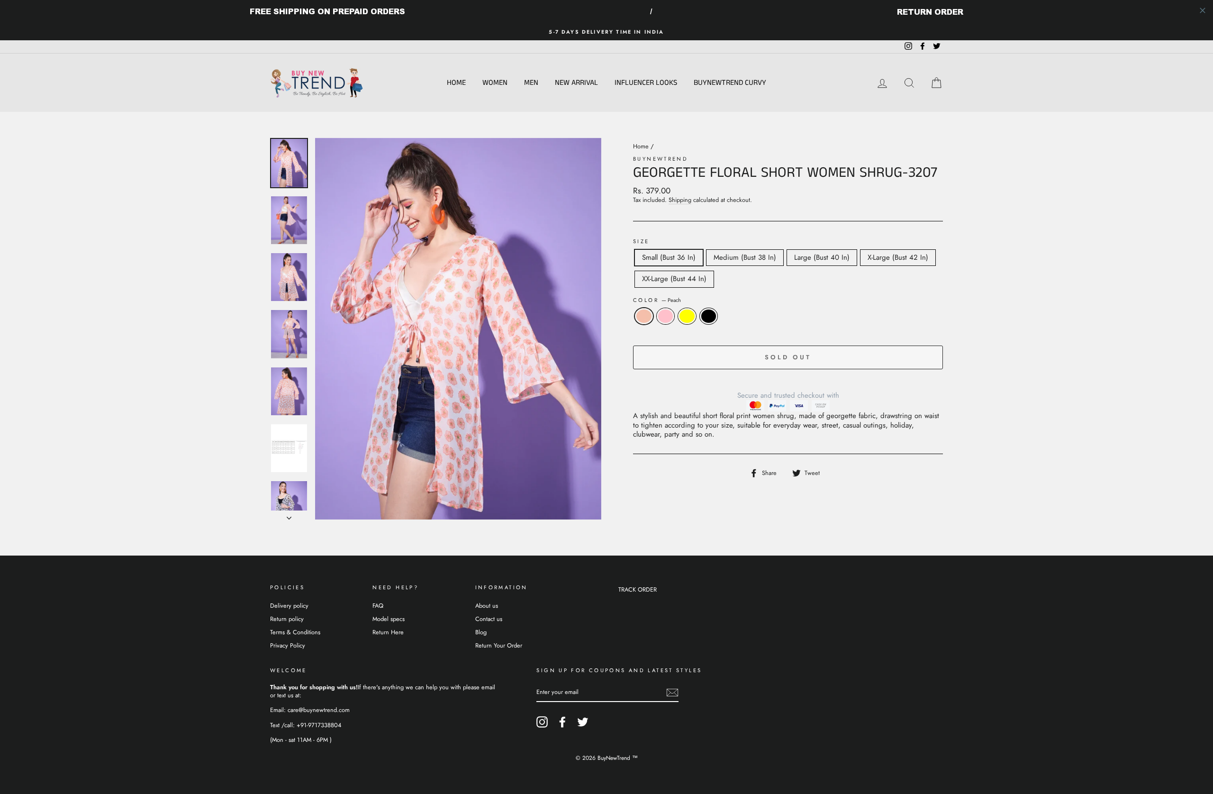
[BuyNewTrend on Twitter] (582, 722)
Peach (644, 316)
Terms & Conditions (295, 632)
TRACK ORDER (637, 589)
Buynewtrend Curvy (730, 82)
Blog (481, 632)
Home (456, 82)
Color (657, 300)
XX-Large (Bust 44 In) (674, 279)
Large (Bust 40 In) (822, 257)
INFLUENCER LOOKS (646, 82)
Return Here (388, 632)
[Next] (289, 515)
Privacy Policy (287, 645)
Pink (666, 316)
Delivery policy (289, 605)
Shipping (680, 200)
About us (486, 605)
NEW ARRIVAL (576, 82)
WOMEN (494, 82)
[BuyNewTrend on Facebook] (562, 722)
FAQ (377, 605)
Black (709, 316)
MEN (531, 82)
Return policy (287, 618)
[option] (606, 32)
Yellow (687, 316)
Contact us (488, 618)
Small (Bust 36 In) (669, 257)
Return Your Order (498, 645)
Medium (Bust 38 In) (745, 257)
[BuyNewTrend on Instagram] (542, 722)
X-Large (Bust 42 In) (898, 257)
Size (641, 241)
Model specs (388, 618)
